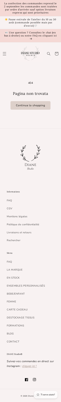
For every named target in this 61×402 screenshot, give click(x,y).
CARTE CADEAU (17, 309)
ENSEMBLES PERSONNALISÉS (26, 285)
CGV (9, 208)
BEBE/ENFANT (16, 293)
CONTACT (13, 341)
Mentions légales (17, 216)
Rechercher (13, 240)
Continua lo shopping (30, 105)
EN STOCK (13, 277)
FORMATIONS (15, 325)
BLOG (10, 333)
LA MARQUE (15, 269)
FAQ (9, 200)
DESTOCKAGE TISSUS (21, 317)
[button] (4, 54)
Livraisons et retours (19, 232)
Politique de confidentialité (23, 224)
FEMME (11, 301)
